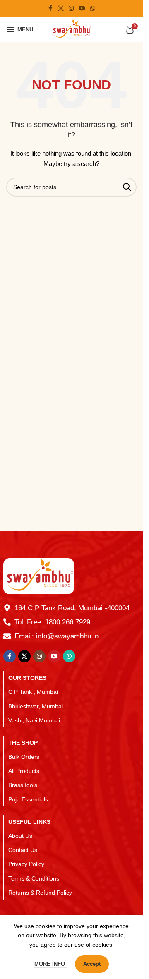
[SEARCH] (127, 187)
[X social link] (60, 8)
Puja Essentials (28, 799)
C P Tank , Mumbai (33, 692)
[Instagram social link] (71, 8)
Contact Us (22, 850)
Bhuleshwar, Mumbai (35, 706)
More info (50, 964)
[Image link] (38, 575)
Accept (92, 964)
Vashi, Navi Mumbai (34, 720)
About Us (20, 836)
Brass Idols (22, 785)
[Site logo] (71, 29)
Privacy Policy (26, 864)
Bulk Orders (23, 756)
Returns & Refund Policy (40, 892)
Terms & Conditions (33, 878)
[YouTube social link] (82, 8)
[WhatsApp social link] (93, 8)
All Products (23, 771)
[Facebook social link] (50, 8)
